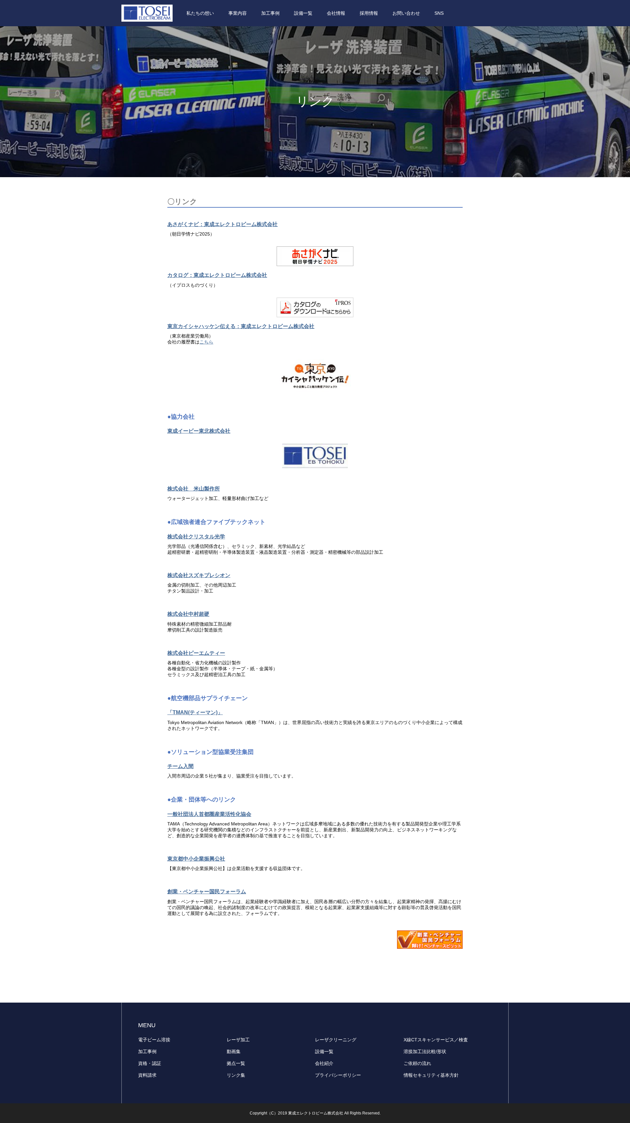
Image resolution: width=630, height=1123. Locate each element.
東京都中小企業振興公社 (196, 859)
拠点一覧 (236, 1063)
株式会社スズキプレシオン (198, 575)
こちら (206, 341)
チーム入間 (180, 766)
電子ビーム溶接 (154, 1039)
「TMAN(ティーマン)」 (195, 712)
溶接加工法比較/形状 (425, 1051)
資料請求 (147, 1075)
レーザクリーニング (335, 1039)
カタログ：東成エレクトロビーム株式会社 (217, 275)
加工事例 (147, 1051)
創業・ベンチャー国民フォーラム (206, 891)
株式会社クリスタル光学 (196, 536)
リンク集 (236, 1075)
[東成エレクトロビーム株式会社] (147, 13)
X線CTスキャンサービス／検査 (436, 1039)
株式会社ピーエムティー (196, 653)
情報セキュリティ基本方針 (431, 1075)
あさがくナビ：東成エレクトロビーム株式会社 (222, 224)
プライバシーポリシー (338, 1075)
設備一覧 (324, 1051)
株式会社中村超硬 (188, 614)
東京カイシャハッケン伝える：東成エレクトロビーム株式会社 (240, 326)
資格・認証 (149, 1063)
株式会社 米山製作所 (193, 488)
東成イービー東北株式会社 (198, 431)
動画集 (234, 1051)
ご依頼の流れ (417, 1063)
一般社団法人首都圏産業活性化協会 (209, 814)
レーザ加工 (238, 1039)
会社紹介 (324, 1063)
